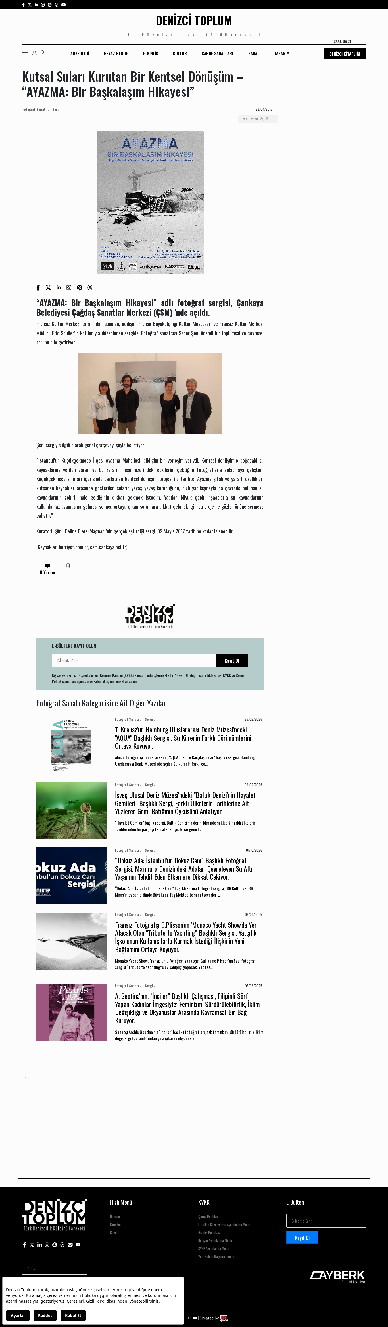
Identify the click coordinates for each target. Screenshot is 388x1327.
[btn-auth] (34, 53)
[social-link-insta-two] (43, 4)
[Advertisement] (192, 1121)
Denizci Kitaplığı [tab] (344, 54)
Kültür (180, 53)
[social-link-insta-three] (50, 4)
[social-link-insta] (36, 4)
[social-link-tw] (30, 4)
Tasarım (281, 53)
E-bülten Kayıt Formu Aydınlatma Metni (224, 1224)
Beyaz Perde (116, 53)
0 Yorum (47, 572)
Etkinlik (150, 53)
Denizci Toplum (194, 20)
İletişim (115, 1216)
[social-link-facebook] (23, 4)
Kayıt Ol (232, 660)
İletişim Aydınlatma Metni (215, 1240)
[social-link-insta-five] (63, 4)
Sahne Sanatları (217, 53)
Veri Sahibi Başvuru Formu (216, 1256)
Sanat (253, 53)
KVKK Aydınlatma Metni (213, 1248)
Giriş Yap (116, 1224)
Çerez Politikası (209, 1216)
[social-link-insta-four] (56, 4)
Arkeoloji (79, 53)
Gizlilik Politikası (209, 1232)
